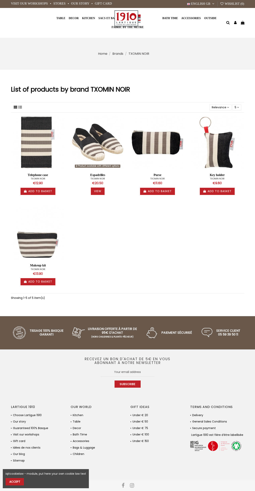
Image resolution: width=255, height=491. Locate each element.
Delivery (197, 415)
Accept (14, 482)
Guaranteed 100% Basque (30, 428)
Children (78, 454)
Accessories (81, 441)
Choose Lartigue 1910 (27, 415)
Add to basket (40, 191)
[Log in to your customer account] (235, 23)
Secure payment (204, 428)
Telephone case (38, 175)
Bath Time (80, 434)
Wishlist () (234, 3)
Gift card (103, 3)
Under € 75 (140, 428)
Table (76, 422)
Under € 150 (140, 441)
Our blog (19, 454)
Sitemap (19, 461)
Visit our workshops (30, 3)
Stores (59, 3)
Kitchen (78, 415)
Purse (157, 175)
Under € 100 (140, 434)
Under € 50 (140, 422)
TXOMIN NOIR (38, 178)
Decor (77, 428)
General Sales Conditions (209, 422)
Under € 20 (140, 415)
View (97, 191)
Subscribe (127, 384)
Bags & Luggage (84, 448)
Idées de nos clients (26, 448)
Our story (80, 3)
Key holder (217, 175)
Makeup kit (38, 265)
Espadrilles (97, 175)
